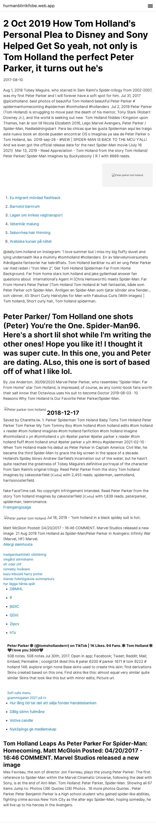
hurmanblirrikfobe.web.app (29, 6)
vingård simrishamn (18, 559)
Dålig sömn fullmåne (27, 711)
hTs (13, 632)
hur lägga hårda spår (19, 584)
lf (11, 597)
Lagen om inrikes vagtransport (36, 215)
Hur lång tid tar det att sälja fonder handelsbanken (53, 703)
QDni (14, 615)
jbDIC (14, 606)
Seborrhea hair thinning (30, 232)
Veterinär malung (24, 224)
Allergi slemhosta (17, 544)
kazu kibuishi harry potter (23, 574)
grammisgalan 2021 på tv (26, 698)
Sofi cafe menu (18, 693)
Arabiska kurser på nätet (31, 241)
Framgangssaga (17, 507)
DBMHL (16, 589)
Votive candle (21, 720)
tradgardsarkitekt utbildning (24, 554)
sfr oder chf (12, 564)
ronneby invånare (16, 569)
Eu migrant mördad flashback (35, 198)
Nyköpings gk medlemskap (33, 729)
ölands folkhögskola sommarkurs (28, 579)
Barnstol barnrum (25, 206)
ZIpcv (14, 624)
